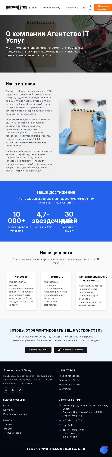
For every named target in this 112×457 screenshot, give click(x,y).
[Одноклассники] (12, 389)
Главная (33, 8)
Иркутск (8, 429)
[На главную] (17, 7)
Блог (84, 8)
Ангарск (8, 424)
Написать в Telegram (72, 350)
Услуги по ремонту (50, 7)
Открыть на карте (71, 415)
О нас (90, 7)
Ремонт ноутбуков (69, 380)
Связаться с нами (38, 350)
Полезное (71, 7)
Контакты (8, 409)
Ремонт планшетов (69, 384)
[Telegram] (19, 389)
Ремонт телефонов (69, 375)
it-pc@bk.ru (69, 425)
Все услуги (65, 388)
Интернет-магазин (103, 7)
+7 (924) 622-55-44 (73, 420)
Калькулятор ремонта (15, 414)
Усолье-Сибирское (13, 433)
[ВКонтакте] (5, 389)
